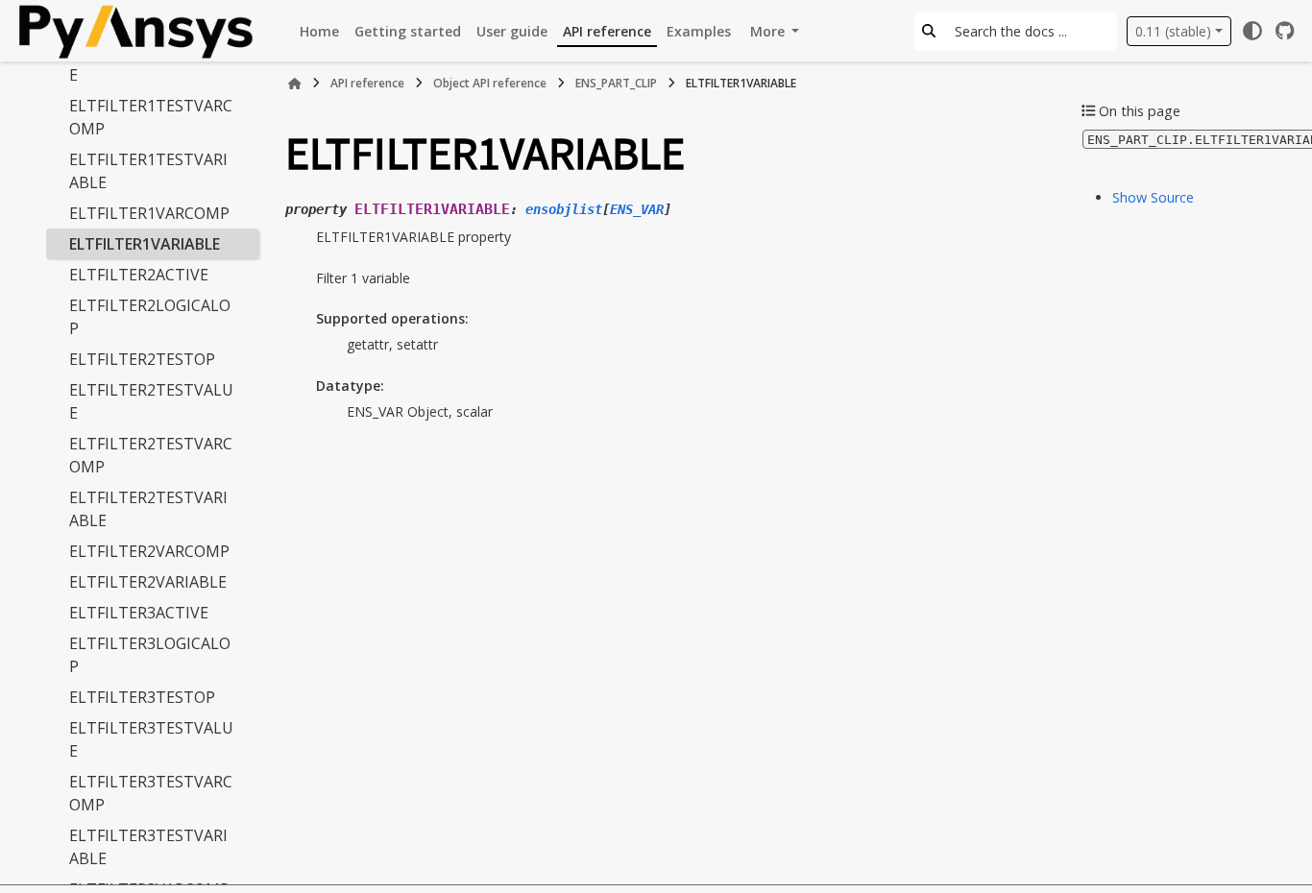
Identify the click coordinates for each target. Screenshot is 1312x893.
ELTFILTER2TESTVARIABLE (148, 509)
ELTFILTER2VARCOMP (149, 551)
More (769, 31)
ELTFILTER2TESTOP (142, 359)
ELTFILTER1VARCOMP (149, 213)
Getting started (407, 31)
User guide (511, 31)
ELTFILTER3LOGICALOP (150, 655)
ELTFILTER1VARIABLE (144, 243)
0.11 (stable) (1173, 31)
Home (319, 31)
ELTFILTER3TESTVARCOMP (150, 793)
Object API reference (490, 83)
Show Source (1153, 197)
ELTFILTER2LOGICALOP (150, 317)
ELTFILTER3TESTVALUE (151, 739)
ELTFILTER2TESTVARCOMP (150, 455)
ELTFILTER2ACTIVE (138, 274)
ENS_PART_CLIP (616, 83)
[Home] (295, 83)
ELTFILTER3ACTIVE (138, 612)
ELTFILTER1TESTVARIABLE (148, 171)
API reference (607, 31)
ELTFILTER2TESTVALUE (151, 401)
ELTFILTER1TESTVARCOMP (150, 117)
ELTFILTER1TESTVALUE (151, 63)
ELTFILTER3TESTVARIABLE (148, 847)
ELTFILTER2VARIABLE (148, 581)
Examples (699, 31)
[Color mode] (1252, 30)
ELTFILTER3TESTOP (142, 697)
